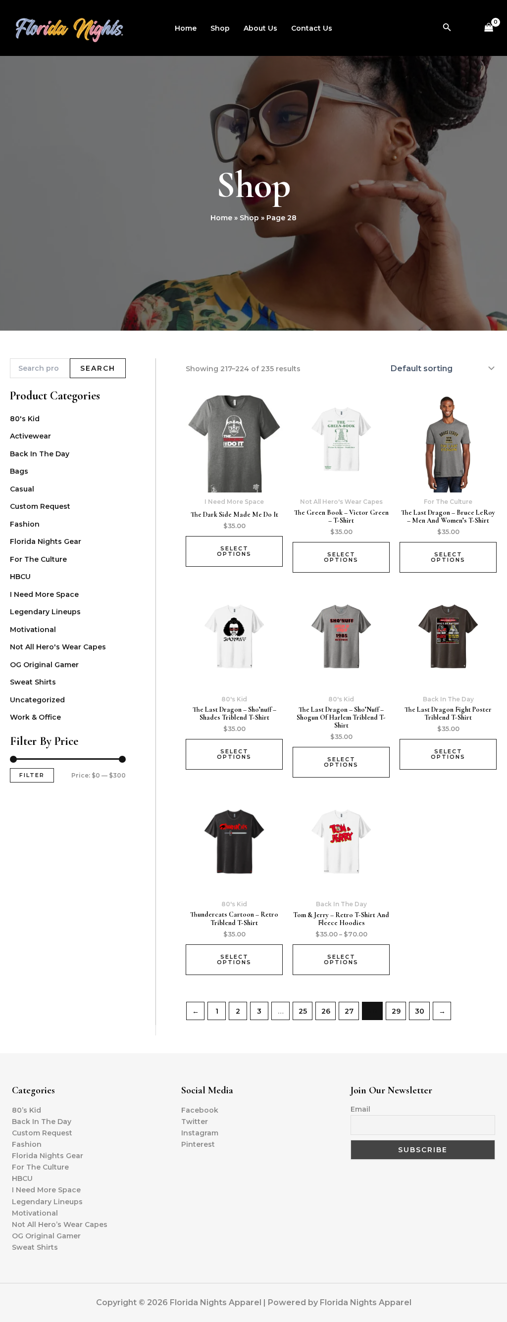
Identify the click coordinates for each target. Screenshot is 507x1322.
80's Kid (25, 418)
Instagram (199, 1132)
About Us (260, 28)
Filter (32, 775)
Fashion (25, 524)
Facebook (199, 1110)
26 (325, 1011)
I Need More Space (44, 594)
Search (97, 368)
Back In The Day (39, 453)
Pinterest (198, 1144)
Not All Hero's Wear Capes (58, 646)
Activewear (30, 436)
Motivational (33, 629)
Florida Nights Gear (45, 541)
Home (186, 28)
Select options (234, 551)
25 (303, 1011)
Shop (220, 28)
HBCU (20, 576)
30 (419, 1011)
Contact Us (311, 28)
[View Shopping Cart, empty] (489, 28)
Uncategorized (37, 699)
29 (396, 1011)
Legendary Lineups (45, 611)
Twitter (194, 1121)
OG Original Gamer (44, 664)
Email (360, 1109)
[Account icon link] (466, 28)
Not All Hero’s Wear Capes (59, 1224)
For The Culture (38, 559)
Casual (22, 489)
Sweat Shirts (33, 682)
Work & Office (35, 717)
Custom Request (40, 506)
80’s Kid (26, 1110)
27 (349, 1011)
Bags (19, 471)
